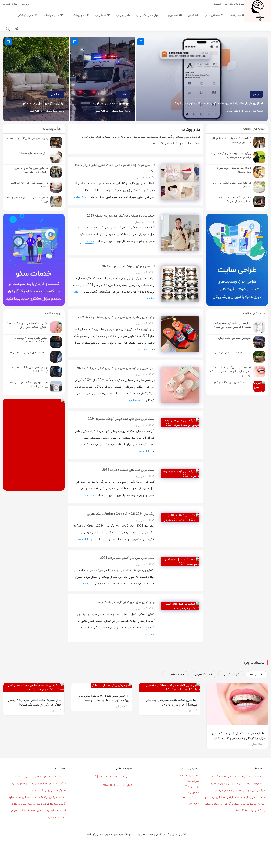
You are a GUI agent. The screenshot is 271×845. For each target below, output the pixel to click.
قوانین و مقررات (189, 775)
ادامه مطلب (80, 197)
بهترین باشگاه (191, 786)
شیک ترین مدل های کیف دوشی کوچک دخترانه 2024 (121, 419)
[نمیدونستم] (257, 10)
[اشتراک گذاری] (16, 29)
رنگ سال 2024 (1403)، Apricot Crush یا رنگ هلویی (121, 514)
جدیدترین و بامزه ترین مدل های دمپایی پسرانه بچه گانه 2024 (116, 317)
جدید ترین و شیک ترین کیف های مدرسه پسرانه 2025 (121, 215)
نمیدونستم (192, 781)
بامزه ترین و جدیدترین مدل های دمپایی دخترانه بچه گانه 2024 (115, 368)
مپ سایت (193, 803)
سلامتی (123, 94)
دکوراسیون (55, 94)
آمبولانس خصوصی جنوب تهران (112, 103)
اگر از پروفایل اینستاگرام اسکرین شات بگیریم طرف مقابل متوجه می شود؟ (219, 103)
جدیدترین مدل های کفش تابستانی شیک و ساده (125, 602)
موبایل (256, 94)
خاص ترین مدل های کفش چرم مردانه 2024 (127, 558)
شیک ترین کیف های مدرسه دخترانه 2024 (128, 470)
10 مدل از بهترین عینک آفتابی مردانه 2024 (128, 266)
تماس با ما (193, 792)
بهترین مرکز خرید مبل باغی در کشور (42, 103)
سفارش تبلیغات (189, 797)
